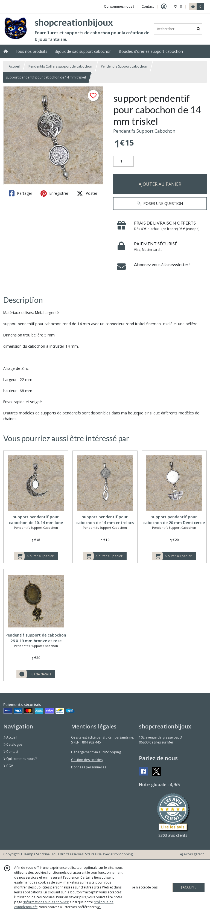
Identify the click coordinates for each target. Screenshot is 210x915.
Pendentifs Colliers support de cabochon (60, 66)
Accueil (14, 66)
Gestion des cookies (87, 759)
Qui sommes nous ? (21, 758)
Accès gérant (193, 854)
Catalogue (13, 744)
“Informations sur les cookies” (46, 902)
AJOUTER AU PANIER (160, 184)
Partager (24, 193)
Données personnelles (88, 767)
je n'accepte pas (145, 887)
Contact (148, 6)
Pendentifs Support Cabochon (144, 131)
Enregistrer (58, 193)
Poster (90, 193)
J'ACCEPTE (188, 887)
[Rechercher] (198, 29)
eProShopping (121, 854)
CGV (9, 765)
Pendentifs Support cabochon (124, 66)
